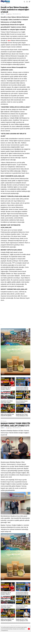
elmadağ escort (5, 326)
